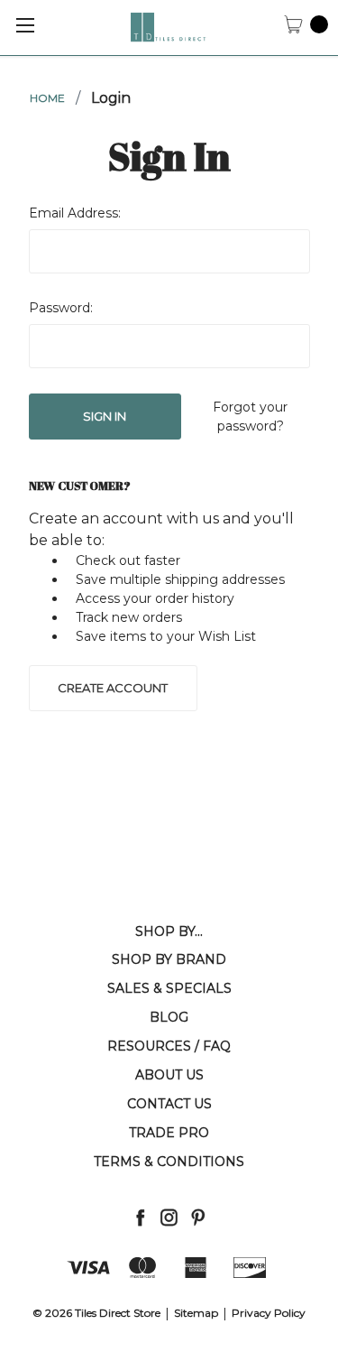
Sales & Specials (169, 988)
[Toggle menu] (25, 25)
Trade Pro (169, 1133)
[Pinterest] (197, 1217)
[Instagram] (169, 1217)
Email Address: (75, 213)
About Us (169, 1075)
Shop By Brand (169, 959)
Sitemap (196, 1312)
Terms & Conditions (169, 1161)
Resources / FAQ (169, 1046)
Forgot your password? (250, 416)
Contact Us (169, 1104)
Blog (169, 1017)
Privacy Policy (269, 1312)
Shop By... (169, 931)
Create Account (113, 687)
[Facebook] (140, 1217)
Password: (61, 308)
